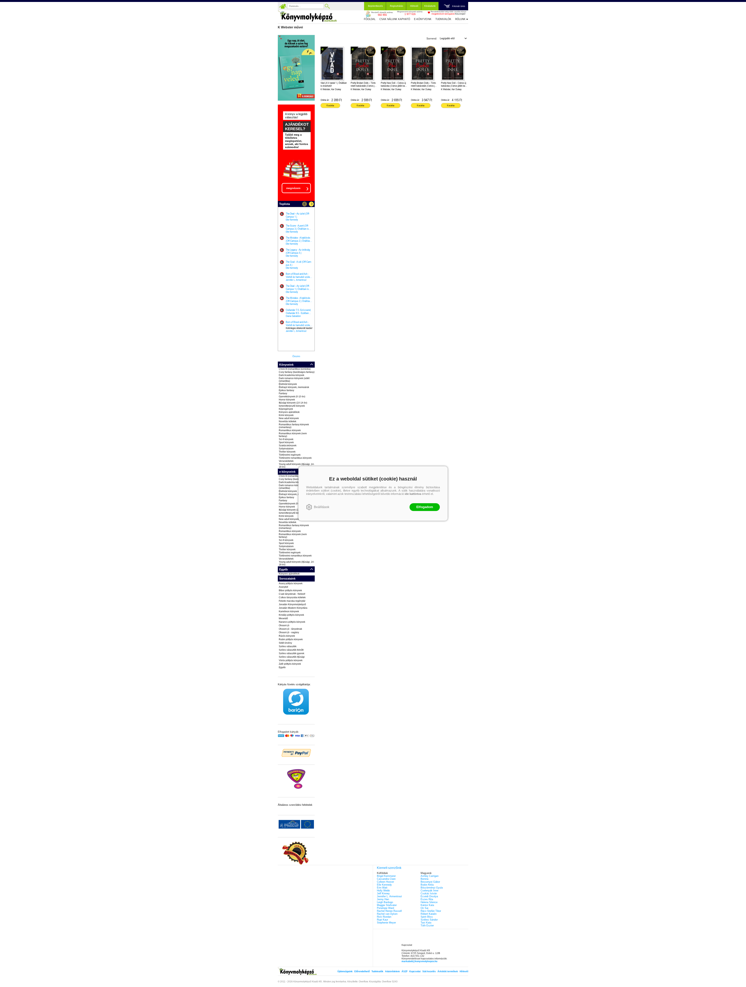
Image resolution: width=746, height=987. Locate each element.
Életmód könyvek (288, 384)
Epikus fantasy (286, 390)
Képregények (286, 409)
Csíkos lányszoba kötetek (292, 597)
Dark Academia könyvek (291, 375)
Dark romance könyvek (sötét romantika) (294, 379)
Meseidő (283, 618)
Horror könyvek (287, 399)
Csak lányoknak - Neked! (292, 594)
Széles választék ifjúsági (292, 657)
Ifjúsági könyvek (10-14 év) (293, 402)
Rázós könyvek (287, 636)
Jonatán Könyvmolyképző (292, 604)
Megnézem (293, 188)
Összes (296, 356)
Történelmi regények (290, 454)
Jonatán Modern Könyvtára (293, 608)
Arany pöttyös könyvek (290, 583)
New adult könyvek (289, 418)
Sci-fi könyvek (286, 439)
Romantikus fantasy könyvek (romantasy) (294, 426)
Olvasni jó (284, 625)
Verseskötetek (286, 461)
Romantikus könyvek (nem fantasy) (293, 435)
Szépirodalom (286, 448)
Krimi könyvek (286, 415)
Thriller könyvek (287, 451)
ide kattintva (413, 493)
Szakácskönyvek (287, 445)
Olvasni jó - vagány (289, 632)
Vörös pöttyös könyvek (290, 660)
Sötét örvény (285, 643)
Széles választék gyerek (291, 653)
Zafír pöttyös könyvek (290, 664)
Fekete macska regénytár (292, 601)
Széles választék (287, 646)
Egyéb (282, 667)
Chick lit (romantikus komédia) (295, 369)
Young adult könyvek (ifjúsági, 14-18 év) (296, 465)
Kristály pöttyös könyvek (291, 615)
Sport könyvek (286, 442)
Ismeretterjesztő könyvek (292, 406)
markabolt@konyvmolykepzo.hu (419, 961)
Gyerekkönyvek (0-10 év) (292, 396)
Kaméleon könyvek (289, 611)
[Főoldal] (283, 6)
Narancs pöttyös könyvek (292, 622)
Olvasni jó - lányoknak (290, 629)
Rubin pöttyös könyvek (291, 639)
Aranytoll (283, 587)
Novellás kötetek (287, 421)
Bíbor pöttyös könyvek (290, 590)
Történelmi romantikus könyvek (295, 458)
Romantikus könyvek (290, 430)
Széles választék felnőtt (291, 650)
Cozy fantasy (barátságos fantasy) (297, 372)
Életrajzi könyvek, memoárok (294, 387)
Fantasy (283, 393)
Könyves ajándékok (289, 412)
